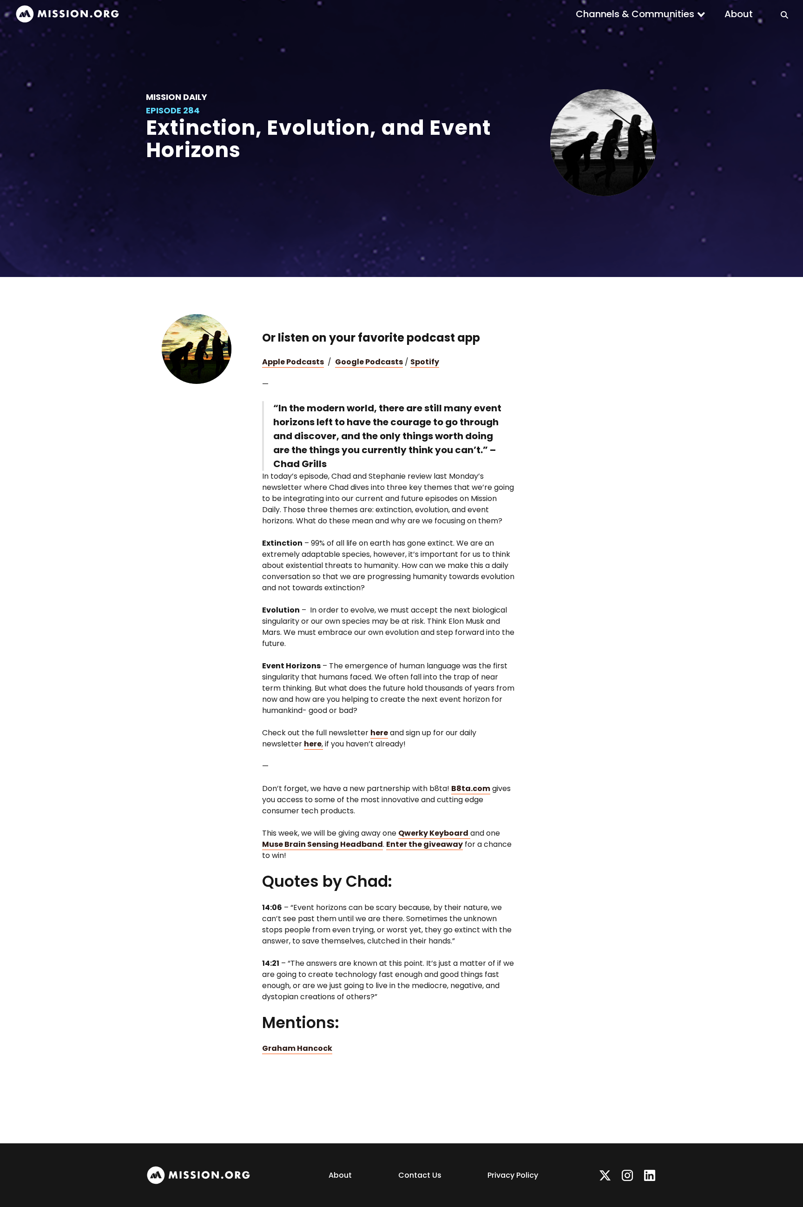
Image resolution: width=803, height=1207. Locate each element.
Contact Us (419, 1175)
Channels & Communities (635, 13)
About (738, 13)
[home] (67, 14)
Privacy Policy (512, 1175)
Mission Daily (176, 97)
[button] (640, 14)
